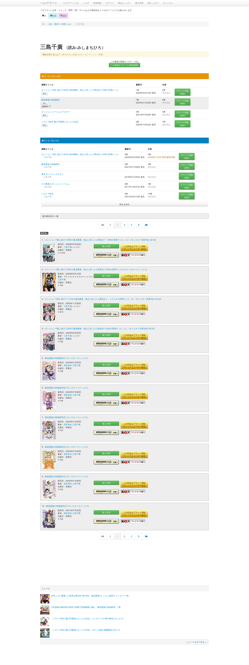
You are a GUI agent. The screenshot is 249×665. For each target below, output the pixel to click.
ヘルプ (86, 2)
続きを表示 (124, 204)
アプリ (111, 10)
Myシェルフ (153, 2)
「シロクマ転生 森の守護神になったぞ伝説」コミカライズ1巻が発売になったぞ (87, 618)
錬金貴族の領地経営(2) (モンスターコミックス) (67, 505)
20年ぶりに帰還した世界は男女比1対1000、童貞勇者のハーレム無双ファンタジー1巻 (90, 595)
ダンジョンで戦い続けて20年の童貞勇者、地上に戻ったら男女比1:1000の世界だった (80, 89)
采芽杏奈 (68, 365)
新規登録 (97, 2)
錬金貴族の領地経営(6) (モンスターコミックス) (66, 387)
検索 (64, 15)
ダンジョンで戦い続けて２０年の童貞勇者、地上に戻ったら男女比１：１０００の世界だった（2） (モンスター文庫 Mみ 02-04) (103, 298)
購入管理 (139, 2)
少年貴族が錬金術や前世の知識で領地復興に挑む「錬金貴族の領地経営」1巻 (86, 607)
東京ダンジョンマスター (52, 174)
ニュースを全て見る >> (196, 641)
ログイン (110, 2)
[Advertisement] (124, 35)
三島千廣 (68, 247)
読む (44, 93)
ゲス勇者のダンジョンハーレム (55, 183)
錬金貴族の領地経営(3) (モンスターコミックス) (66, 476)
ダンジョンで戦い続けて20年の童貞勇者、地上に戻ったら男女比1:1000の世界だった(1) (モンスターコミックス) (96, 269)
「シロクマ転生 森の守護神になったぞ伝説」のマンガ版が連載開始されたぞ (85, 629)
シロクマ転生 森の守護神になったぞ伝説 (59, 121)
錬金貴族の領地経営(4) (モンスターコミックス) (66, 446)
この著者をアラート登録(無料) (124, 65)
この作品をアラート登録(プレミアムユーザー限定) (134, 248)
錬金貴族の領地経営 (50, 99)
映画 (54, 15)
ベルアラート (48, 3)
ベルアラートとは (71, 2)
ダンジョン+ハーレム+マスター (55, 111)
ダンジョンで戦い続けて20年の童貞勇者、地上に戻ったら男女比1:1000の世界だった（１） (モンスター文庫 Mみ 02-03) (100, 328)
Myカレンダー (124, 2)
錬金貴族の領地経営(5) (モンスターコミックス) (66, 417)
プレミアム (168, 2)
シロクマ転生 (47, 193)
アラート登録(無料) (183, 92)
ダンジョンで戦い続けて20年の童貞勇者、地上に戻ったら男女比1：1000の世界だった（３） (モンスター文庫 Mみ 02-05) (100, 239)
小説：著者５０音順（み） (60, 24)
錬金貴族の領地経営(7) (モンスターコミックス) (66, 358)
